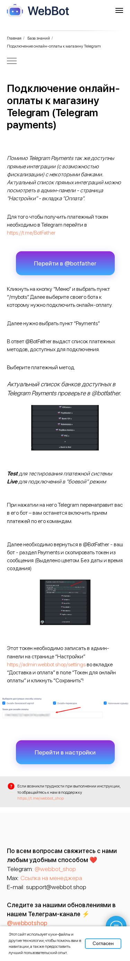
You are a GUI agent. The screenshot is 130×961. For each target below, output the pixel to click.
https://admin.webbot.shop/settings (46, 664)
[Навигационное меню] (119, 10)
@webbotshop (27, 923)
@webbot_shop (55, 869)
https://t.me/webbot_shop (40, 798)
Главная (14, 38)
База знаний (38, 38)
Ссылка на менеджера (51, 878)
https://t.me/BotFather (31, 232)
